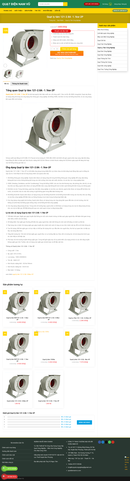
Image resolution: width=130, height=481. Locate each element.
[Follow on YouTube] (112, 442)
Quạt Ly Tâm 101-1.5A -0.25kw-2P (80, 318)
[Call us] (109, 442)
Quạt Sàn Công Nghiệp (105, 51)
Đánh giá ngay (84, 422)
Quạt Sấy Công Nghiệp (105, 55)
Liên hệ (57, 10)
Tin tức (38, 10)
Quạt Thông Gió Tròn (104, 58)
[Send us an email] (106, 442)
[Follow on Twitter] (102, 442)
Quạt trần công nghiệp (104, 66)
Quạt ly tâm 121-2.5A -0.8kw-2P (17, 401)
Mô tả (6, 84)
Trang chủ (7, 10)
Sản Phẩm (28, 10)
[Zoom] (5, 65)
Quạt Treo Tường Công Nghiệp (107, 69)
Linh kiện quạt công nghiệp (106, 33)
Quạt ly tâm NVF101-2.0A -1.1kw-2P (17, 360)
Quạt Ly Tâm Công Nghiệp (73, 20)
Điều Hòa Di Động (103, 30)
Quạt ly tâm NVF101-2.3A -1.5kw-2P (17, 319)
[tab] (6, 83)
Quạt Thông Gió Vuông (105, 62)
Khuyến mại (47, 10)
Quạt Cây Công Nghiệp (105, 44)
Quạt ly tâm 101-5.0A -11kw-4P (48, 401)
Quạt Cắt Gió (102, 40)
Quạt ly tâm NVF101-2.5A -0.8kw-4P (49, 319)
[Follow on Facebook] (99, 442)
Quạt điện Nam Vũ (16, 4)
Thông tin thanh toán (19, 84)
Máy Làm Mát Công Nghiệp (106, 37)
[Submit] (65, 4)
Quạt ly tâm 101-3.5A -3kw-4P (80, 359)
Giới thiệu (18, 10)
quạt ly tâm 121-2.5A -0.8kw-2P (23, 274)
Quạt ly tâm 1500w (49, 359)
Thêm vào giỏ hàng (69, 49)
